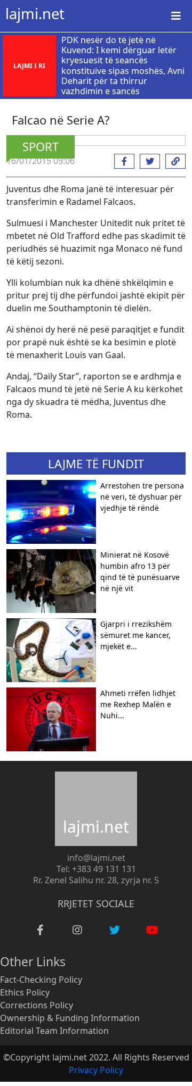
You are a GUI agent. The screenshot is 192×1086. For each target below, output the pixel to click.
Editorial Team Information (54, 1031)
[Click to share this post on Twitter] (147, 161)
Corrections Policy (36, 1005)
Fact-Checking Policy (41, 979)
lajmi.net (35, 13)
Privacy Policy (96, 1070)
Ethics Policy (25, 992)
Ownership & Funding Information (70, 1018)
